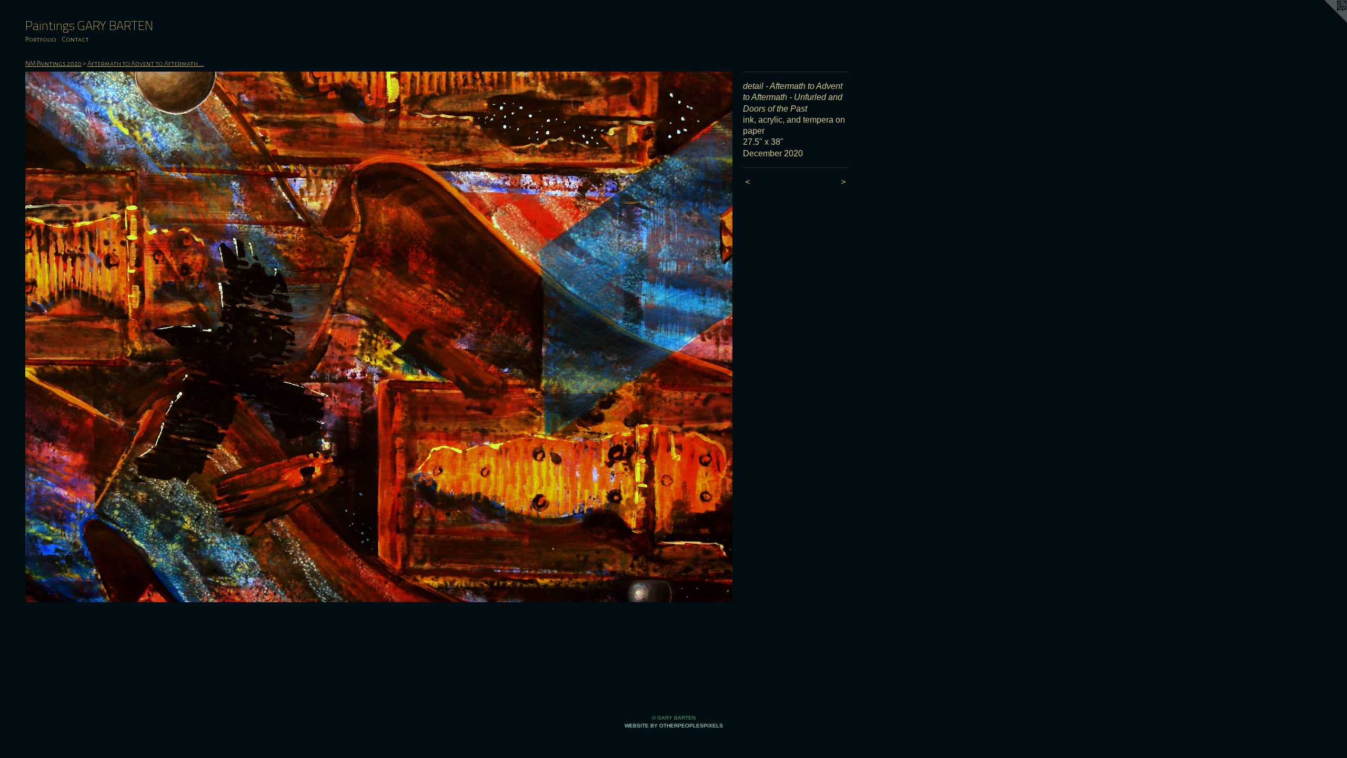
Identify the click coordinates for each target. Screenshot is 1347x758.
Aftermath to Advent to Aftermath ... (145, 63)
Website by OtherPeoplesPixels (674, 726)
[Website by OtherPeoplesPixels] (1326, 21)
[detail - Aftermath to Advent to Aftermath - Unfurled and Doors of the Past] (378, 337)
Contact (75, 39)
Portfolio (40, 39)
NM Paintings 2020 (53, 63)
